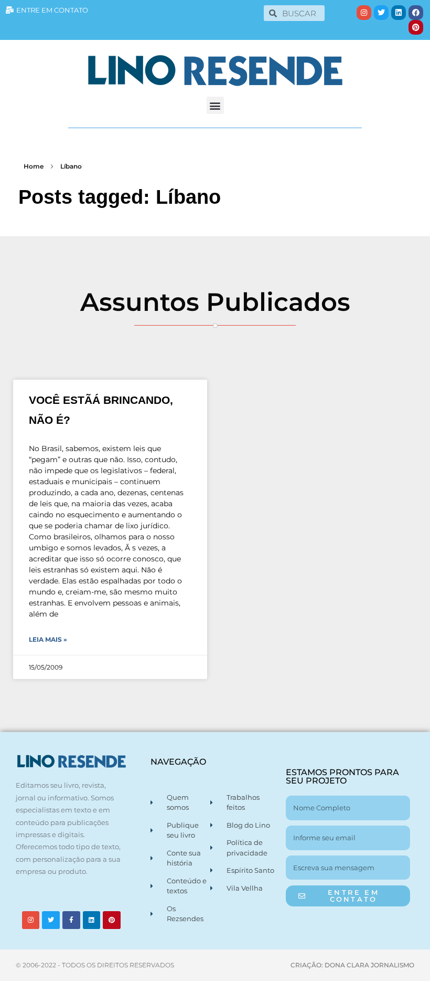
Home (34, 166)
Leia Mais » (48, 639)
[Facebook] (415, 12)
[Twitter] (381, 12)
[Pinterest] (415, 27)
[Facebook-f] (71, 920)
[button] (215, 105)
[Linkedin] (398, 12)
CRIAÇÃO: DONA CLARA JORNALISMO (352, 965)
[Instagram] (364, 12)
